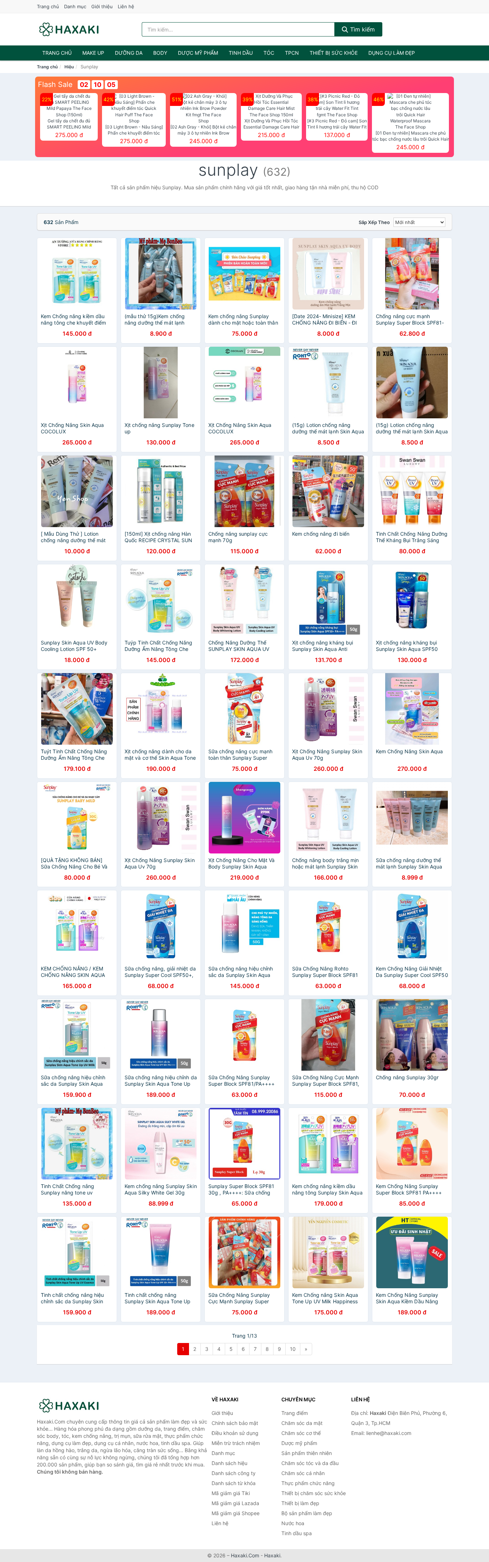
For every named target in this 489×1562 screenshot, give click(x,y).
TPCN (292, 53)
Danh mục (75, 6)
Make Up (93, 53)
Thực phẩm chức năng (308, 1483)
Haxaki (272, 1555)
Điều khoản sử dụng (235, 1433)
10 (293, 1349)
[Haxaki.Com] (69, 29)
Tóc (268, 53)
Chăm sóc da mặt (302, 1423)
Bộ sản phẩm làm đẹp (306, 1513)
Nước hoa (292, 1523)
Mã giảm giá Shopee (236, 1513)
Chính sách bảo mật (235, 1423)
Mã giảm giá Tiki (231, 1493)
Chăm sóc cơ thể (301, 1433)
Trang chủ (48, 6)
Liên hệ (126, 6)
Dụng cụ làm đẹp (391, 53)
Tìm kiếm (361, 29)
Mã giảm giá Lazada (235, 1503)
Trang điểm (294, 1413)
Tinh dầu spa (296, 1533)
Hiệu (69, 66)
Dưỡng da (128, 53)
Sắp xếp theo (374, 222)
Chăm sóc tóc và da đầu (310, 1463)
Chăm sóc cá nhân (303, 1473)
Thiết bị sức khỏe (334, 53)
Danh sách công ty (234, 1473)
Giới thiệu (102, 6)
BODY (160, 53)
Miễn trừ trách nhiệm (236, 1443)
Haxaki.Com (245, 1555)
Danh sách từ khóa (234, 1483)
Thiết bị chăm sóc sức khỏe (313, 1493)
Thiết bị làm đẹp (300, 1503)
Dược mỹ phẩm (198, 53)
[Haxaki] (72, 1406)
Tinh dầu (241, 53)
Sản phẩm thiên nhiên (306, 1453)
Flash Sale (55, 84)
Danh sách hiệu (229, 1463)
